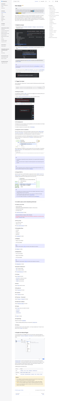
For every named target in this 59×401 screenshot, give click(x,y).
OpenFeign (24, 320)
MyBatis (18, 249)
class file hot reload (20, 212)
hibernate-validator (21, 303)
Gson (18, 285)
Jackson (19, 294)
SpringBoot (18, 236)
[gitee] (57, 1)
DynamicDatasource (20, 271)
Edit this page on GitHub (19, 390)
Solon (19, 308)
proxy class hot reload (20, 225)
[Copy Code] (43, 87)
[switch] (53, 1)
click (21, 217)
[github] (55, 1)
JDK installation (36, 66)
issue (21, 328)
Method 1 (31, 168)
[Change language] (49, 1)
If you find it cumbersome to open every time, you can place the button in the (29, 61)
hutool (19, 276)
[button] (5, 4)
